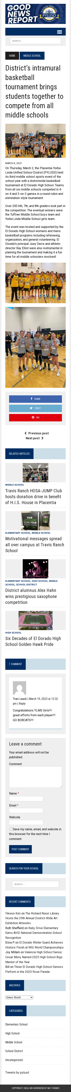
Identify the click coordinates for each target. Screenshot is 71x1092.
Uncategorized (14, 1060)
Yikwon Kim (13, 913)
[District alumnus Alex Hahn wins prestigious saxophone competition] (35, 576)
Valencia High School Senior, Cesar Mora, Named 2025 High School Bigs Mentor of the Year (33, 957)
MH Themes (53, 1088)
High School (40, 581)
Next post (33, 438)
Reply (22, 703)
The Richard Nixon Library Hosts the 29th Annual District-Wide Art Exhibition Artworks (32, 918)
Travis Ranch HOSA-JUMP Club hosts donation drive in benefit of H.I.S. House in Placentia (33, 496)
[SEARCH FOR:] (35, 40)
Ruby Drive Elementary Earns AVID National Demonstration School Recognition (33, 933)
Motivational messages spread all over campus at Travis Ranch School (34, 544)
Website (14, 817)
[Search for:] (35, 884)
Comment (15, 764)
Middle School (14, 485)
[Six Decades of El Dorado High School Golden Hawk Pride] (36, 627)
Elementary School (18, 533)
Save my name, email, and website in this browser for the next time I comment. (35, 834)
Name (13, 793)
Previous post (38, 433)
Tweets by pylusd (17, 1072)
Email (13, 805)
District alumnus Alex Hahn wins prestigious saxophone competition (31, 596)
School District (26, 584)
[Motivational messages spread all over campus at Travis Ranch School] (35, 528)
